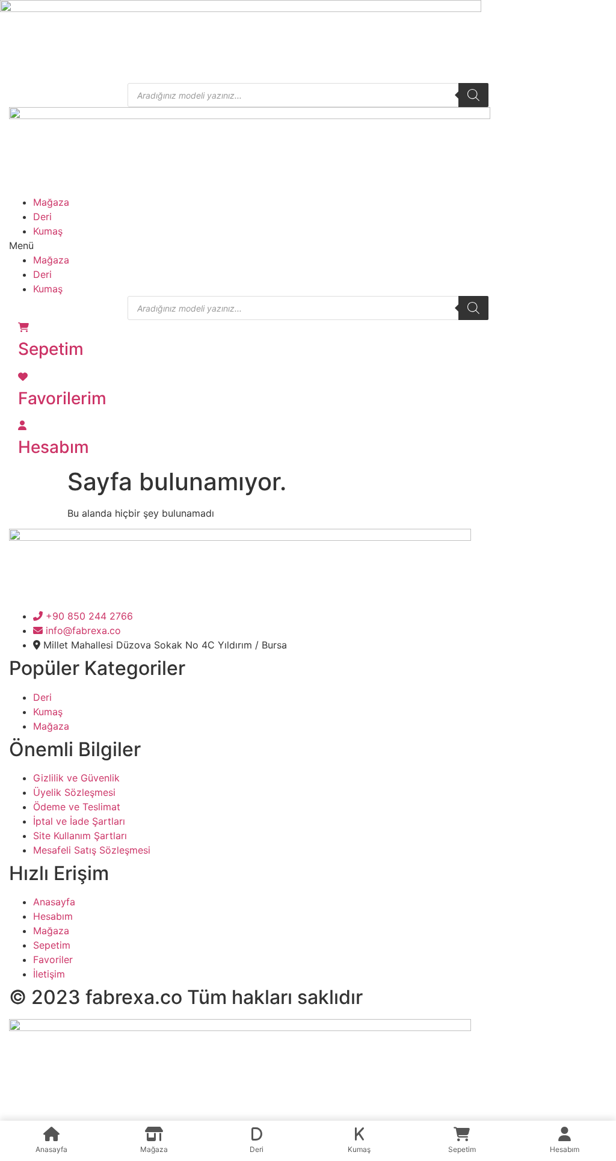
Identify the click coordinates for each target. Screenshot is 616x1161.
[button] (308, 245)
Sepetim (51, 349)
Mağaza (51, 202)
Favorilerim (62, 398)
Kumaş (48, 231)
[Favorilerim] (23, 377)
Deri (42, 217)
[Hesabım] (22, 425)
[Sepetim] (23, 327)
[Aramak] (473, 95)
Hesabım (53, 447)
